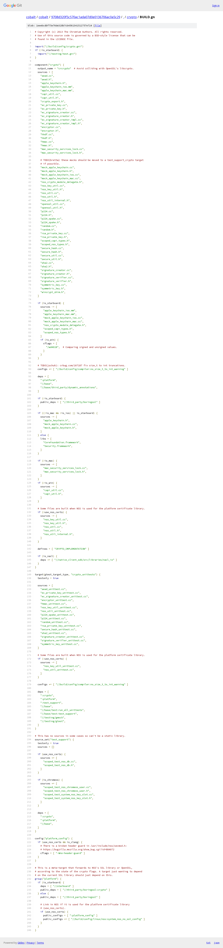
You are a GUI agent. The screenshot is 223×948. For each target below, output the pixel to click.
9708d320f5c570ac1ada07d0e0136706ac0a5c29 (85, 17)
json (217, 942)
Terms (40, 942)
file (97, 25)
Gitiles (21, 942)
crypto (132, 17)
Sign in (216, 5)
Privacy (30, 942)
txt (208, 942)
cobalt (31, 17)
